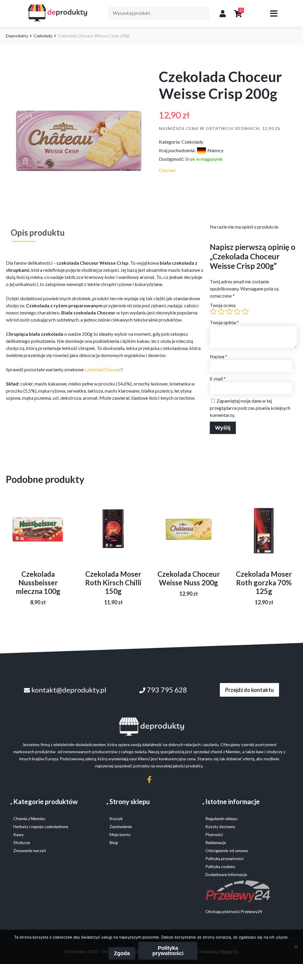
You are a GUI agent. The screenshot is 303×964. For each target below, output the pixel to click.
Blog (113, 842)
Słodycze (21, 842)
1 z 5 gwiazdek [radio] (213, 311)
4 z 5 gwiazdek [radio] (237, 311)
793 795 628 (166, 689)
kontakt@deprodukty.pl (68, 689)
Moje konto (119, 834)
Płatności (214, 834)
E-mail (218, 378)
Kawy (18, 834)
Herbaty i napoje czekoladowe (40, 826)
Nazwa (218, 356)
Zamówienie (120, 826)
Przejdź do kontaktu (249, 690)
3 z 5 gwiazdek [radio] (229, 311)
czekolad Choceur (103, 369)
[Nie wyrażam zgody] (296, 947)
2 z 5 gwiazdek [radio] (221, 311)
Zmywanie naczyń (29, 850)
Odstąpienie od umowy (226, 850)
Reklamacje (215, 842)
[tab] (37, 232)
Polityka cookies (220, 866)
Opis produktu (38, 232)
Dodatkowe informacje (226, 874)
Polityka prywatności (167, 950)
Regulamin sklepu (221, 818)
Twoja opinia (224, 322)
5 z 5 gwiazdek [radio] (245, 311)
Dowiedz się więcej (38, 541)
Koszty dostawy (220, 826)
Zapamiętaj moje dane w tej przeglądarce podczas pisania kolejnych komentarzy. (250, 408)
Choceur (167, 170)
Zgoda (122, 953)
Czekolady (42, 35)
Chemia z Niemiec (29, 818)
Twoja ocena (223, 305)
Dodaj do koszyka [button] (264, 541)
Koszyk (116, 818)
